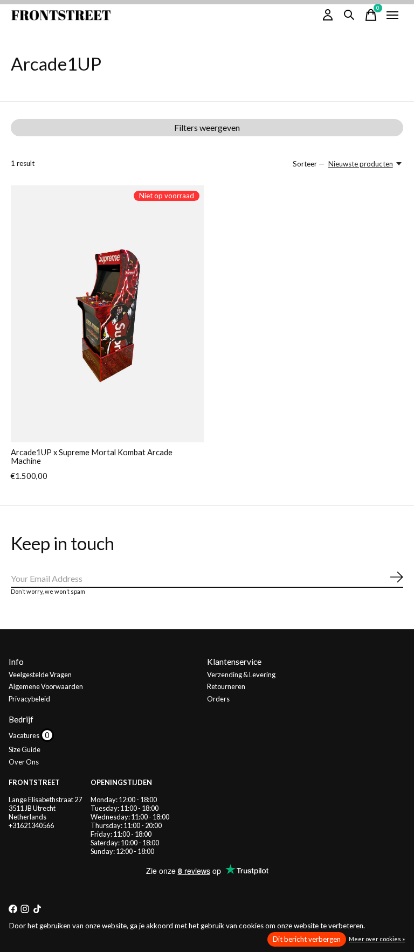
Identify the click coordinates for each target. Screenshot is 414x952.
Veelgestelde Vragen (40, 674)
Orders (218, 698)
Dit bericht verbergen (307, 939)
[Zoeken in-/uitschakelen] (349, 15)
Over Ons (24, 762)
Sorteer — (309, 163)
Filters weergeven (207, 127)
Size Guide (24, 749)
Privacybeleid (29, 698)
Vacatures (24, 735)
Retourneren (226, 686)
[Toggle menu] (392, 15)
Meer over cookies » (377, 938)
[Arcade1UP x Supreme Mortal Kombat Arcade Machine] (107, 313)
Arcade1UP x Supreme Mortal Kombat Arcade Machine (91, 456)
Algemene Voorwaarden (46, 686)
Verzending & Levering (241, 674)
